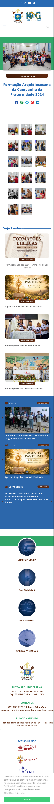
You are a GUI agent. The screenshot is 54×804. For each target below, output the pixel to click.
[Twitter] (34, 3)
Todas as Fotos (43, 445)
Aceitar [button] (27, 799)
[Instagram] (25, 3)
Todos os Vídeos (43, 403)
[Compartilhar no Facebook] (16, 103)
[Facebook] (21, 3)
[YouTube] (29, 3)
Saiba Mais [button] (20, 793)
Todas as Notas (43, 486)
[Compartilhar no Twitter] (27, 103)
